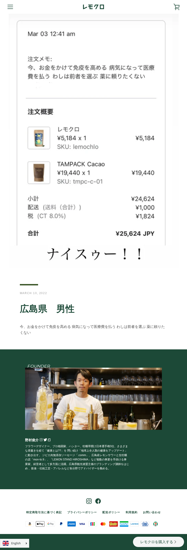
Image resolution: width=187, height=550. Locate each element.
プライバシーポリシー (82, 512)
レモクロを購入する (156, 542)
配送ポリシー (111, 512)
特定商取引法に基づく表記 (44, 512)
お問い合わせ (152, 512)
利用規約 (132, 512)
